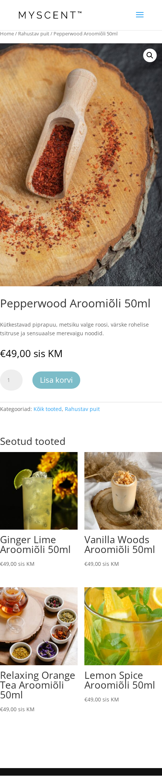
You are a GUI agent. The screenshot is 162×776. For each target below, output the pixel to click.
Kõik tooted (48, 408)
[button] (150, 55)
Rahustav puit (33, 33)
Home (7, 33)
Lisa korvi (56, 380)
